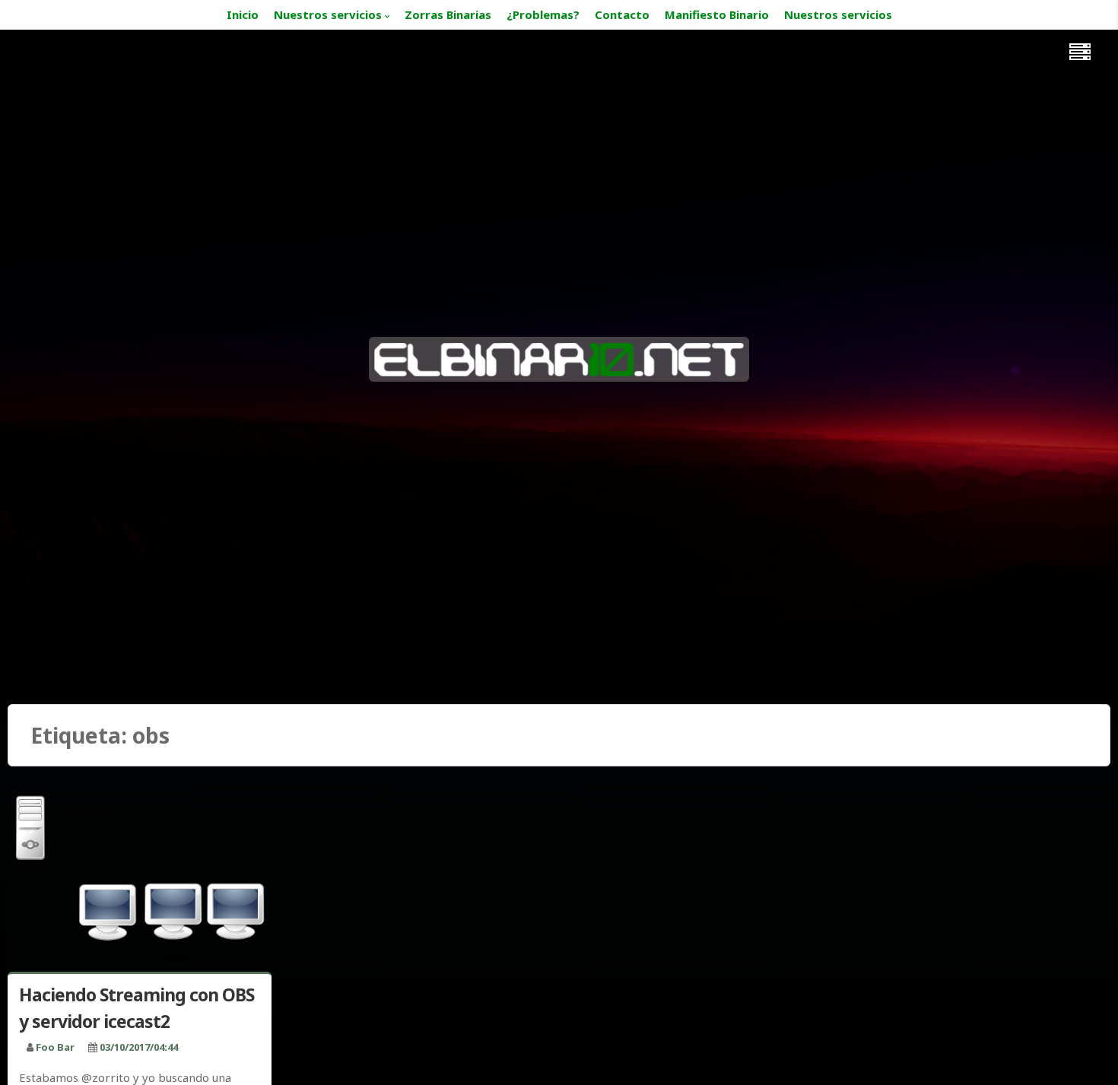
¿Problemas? (543, 14)
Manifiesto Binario (717, 14)
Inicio (243, 14)
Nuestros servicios (328, 14)
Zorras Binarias (448, 14)
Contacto (622, 14)
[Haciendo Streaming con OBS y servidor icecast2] (140, 876)
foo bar (55, 1047)
